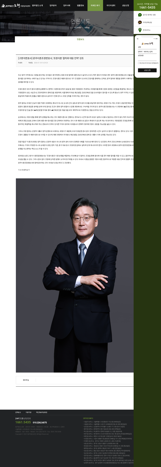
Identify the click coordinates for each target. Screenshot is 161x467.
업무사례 (66, 5)
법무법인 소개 (37, 5)
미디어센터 (111, 5)
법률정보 (80, 5)
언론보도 (87, 27)
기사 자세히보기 (24, 170)
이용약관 (28, 412)
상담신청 (125, 5)
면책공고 (18, 412)
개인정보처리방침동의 (146, 63)
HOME (71, 27)
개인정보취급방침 (41, 412)
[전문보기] (155, 63)
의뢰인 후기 (95, 5)
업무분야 (53, 5)
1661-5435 (147, 7)
